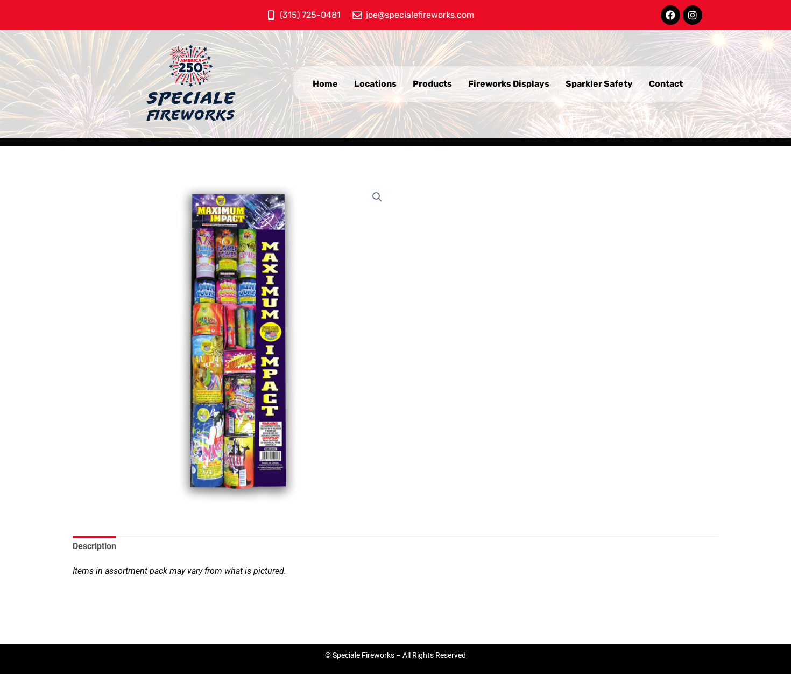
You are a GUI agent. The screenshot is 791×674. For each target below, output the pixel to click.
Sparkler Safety (599, 84)
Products (432, 84)
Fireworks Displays (508, 84)
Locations (375, 84)
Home (325, 84)
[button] (377, 197)
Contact (666, 84)
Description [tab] (94, 546)
